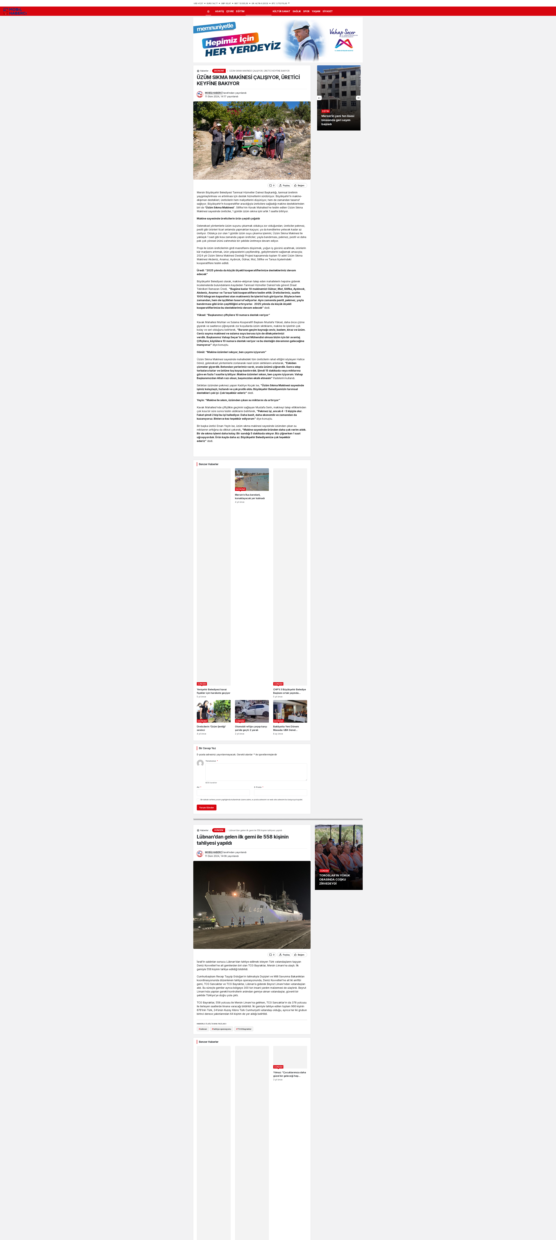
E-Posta (258, 787)
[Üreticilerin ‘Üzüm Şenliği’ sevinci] (214, 717)
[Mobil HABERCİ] (15, 11)
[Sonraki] (358, 98)
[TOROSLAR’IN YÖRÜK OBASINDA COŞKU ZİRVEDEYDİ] (339, 857)
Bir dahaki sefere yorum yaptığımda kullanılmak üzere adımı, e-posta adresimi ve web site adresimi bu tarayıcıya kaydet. (252, 800)
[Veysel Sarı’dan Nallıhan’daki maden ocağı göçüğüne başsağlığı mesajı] (339, 98)
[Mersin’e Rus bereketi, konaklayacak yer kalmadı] (252, 583)
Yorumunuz (211, 761)
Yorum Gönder (206, 807)
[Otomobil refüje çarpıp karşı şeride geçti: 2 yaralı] (252, 717)
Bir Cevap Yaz (207, 748)
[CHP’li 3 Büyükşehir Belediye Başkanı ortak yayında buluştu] (290, 583)
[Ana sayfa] (208, 11)
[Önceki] (319, 98)
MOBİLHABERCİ (214, 92)
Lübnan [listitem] (203, 1029)
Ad (199, 787)
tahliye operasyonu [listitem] (221, 1029)
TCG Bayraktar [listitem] (243, 1029)
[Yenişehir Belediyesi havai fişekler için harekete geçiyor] (214, 583)
